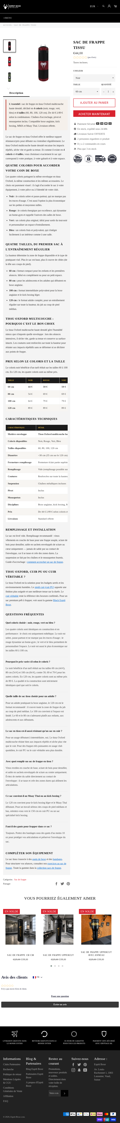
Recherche (8, 1069)
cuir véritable (12, 596)
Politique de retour (12, 1074)
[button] (84, 57)
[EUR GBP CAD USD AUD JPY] (94, 6)
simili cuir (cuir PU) (44, 587)
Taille (76, 84)
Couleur (78, 71)
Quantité (106, 84)
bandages (57, 859)
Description (16, 93)
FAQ (5, 1101)
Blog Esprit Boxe (34, 1069)
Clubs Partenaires (11, 1064)
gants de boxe (39, 859)
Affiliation (8, 1096)
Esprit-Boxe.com (17, 1117)
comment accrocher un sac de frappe (45, 562)
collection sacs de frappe (49, 868)
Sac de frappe (20, 879)
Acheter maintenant (94, 114)
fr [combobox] (38, 977)
